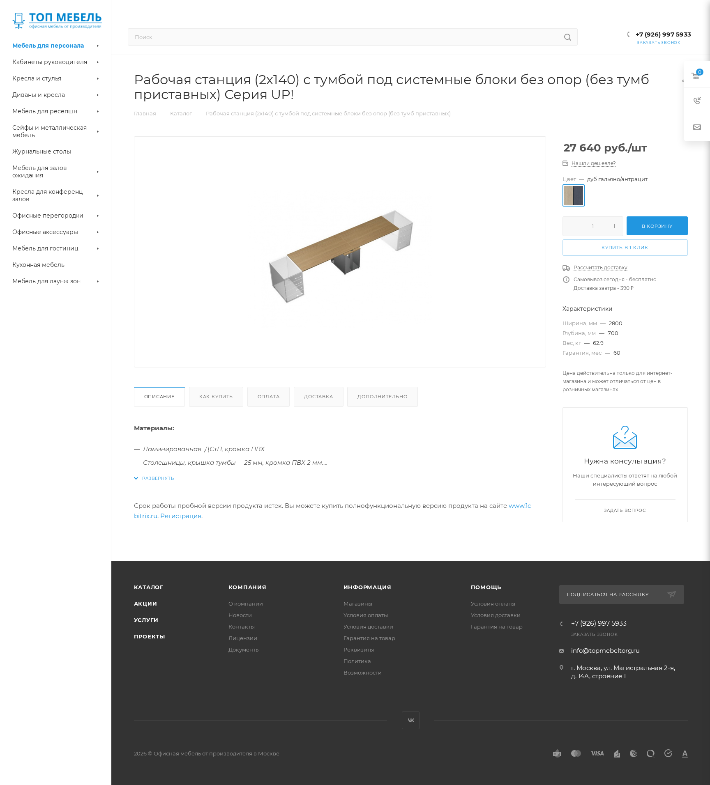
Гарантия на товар (369, 638)
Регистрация (180, 516)
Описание (159, 396)
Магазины (357, 603)
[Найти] (568, 37)
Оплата (269, 396)
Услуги (146, 620)
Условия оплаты (365, 615)
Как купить (216, 396)
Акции (145, 603)
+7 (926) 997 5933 (662, 34)
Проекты (150, 636)
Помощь (486, 587)
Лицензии (242, 638)
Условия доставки (368, 626)
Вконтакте (411, 720)
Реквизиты (358, 649)
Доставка (318, 396)
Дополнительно (382, 396)
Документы (244, 649)
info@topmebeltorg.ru (605, 650)
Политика (357, 661)
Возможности (362, 672)
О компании (245, 603)
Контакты (241, 626)
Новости (240, 615)
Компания (247, 587)
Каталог (149, 587)
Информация (367, 587)
